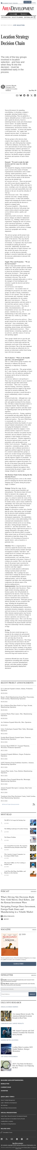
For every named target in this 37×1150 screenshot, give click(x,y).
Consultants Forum (7, 3)
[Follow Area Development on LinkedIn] (2, 1139)
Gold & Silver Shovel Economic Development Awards (14, 1116)
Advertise (15, 3)
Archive (33, 975)
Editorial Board (29, 17)
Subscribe (27, 2)
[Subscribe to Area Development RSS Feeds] (7, 1139)
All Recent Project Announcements (10, 804)
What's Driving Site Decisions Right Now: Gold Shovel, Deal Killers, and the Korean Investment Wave (17, 900)
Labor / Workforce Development (9, 1102)
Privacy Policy (27, 1147)
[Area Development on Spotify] (22, 1139)
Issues (34, 929)
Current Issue (6, 1087)
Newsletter (5, 1083)
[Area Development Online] (17, 1143)
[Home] (12, 1139)
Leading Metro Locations (7, 1121)
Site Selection (18, 25)
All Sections (34, 17)
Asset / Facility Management (8, 1100)
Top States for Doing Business (8, 1123)
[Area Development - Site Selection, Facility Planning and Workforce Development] (18, 8)
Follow (12, 14)
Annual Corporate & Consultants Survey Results (13, 1118)
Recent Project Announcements (9, 1107)
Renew (34, 2)
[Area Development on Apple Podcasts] (17, 1139)
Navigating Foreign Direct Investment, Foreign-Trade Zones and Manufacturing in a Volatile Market (18, 909)
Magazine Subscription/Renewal (12, 1080)
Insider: (17, 980)
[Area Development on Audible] (27, 1139)
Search (24, 14)
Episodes (33, 891)
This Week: (18, 984)
